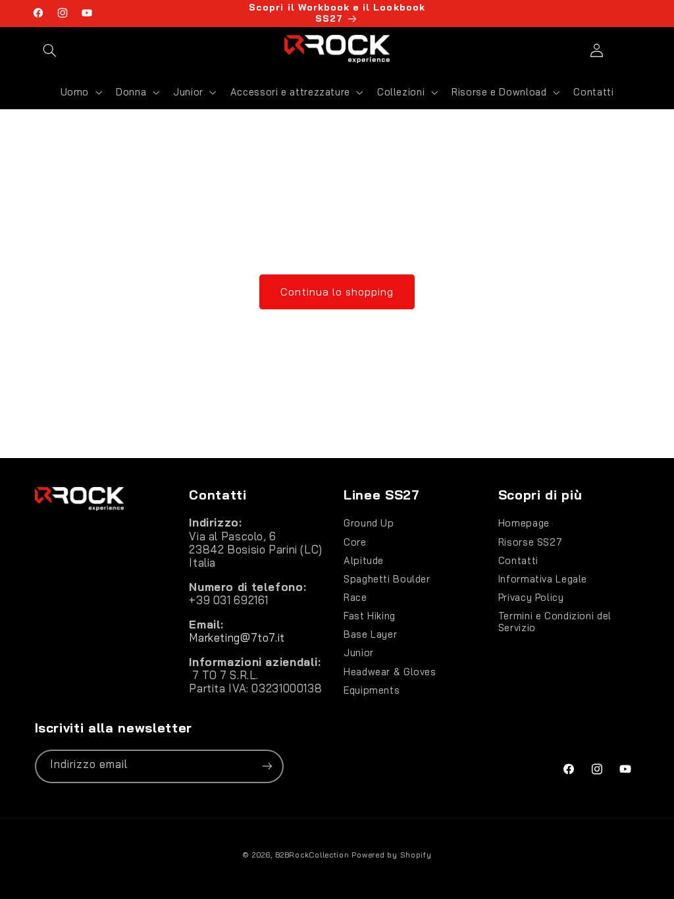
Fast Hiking (370, 615)
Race (355, 597)
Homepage (524, 523)
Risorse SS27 (530, 542)
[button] (50, 50)
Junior (359, 652)
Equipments (372, 690)
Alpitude (364, 560)
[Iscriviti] (266, 766)
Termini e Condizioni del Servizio (554, 621)
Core (355, 542)
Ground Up (369, 523)
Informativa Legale (542, 579)
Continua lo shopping (337, 291)
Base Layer (370, 634)
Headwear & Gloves (390, 671)
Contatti (518, 560)
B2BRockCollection (312, 855)
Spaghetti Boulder (387, 579)
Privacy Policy (531, 597)
